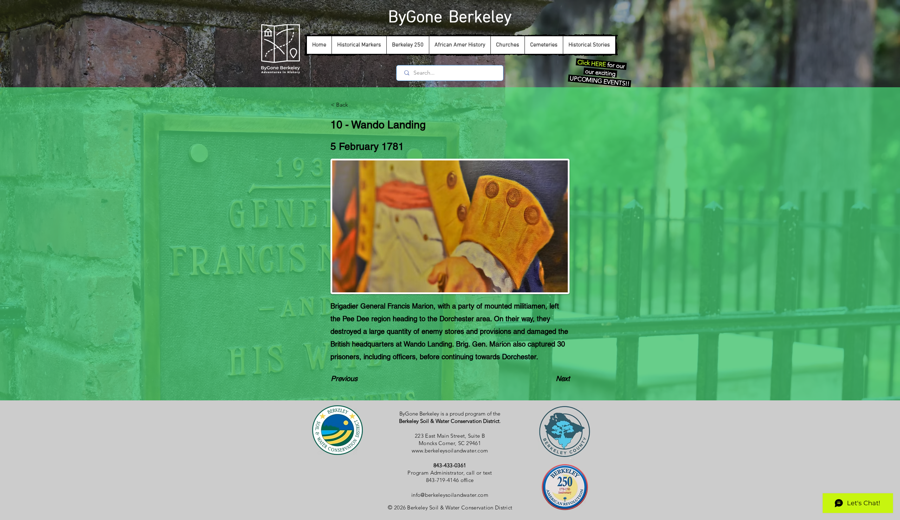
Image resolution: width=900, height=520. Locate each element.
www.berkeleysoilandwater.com (450, 450)
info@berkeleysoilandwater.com (449, 495)
